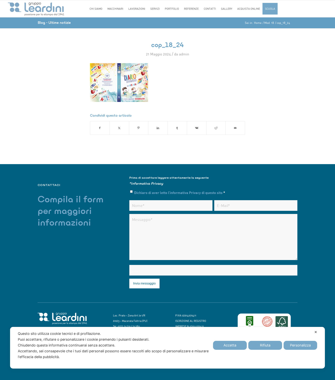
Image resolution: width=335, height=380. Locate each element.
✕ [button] (315, 332)
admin (184, 54)
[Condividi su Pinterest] (138, 128)
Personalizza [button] (300, 345)
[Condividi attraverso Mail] (235, 128)
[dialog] (167, 348)
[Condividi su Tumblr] (177, 128)
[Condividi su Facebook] (100, 128)
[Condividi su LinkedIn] (158, 128)
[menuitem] (96, 8)
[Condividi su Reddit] (216, 128)
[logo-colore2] (47, 8)
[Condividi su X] (119, 128)
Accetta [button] (230, 345)
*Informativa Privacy (146, 183)
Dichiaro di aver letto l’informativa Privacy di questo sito (179, 192)
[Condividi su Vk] (196, 128)
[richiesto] (170, 205)
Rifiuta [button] (265, 345)
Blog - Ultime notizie (54, 23)
